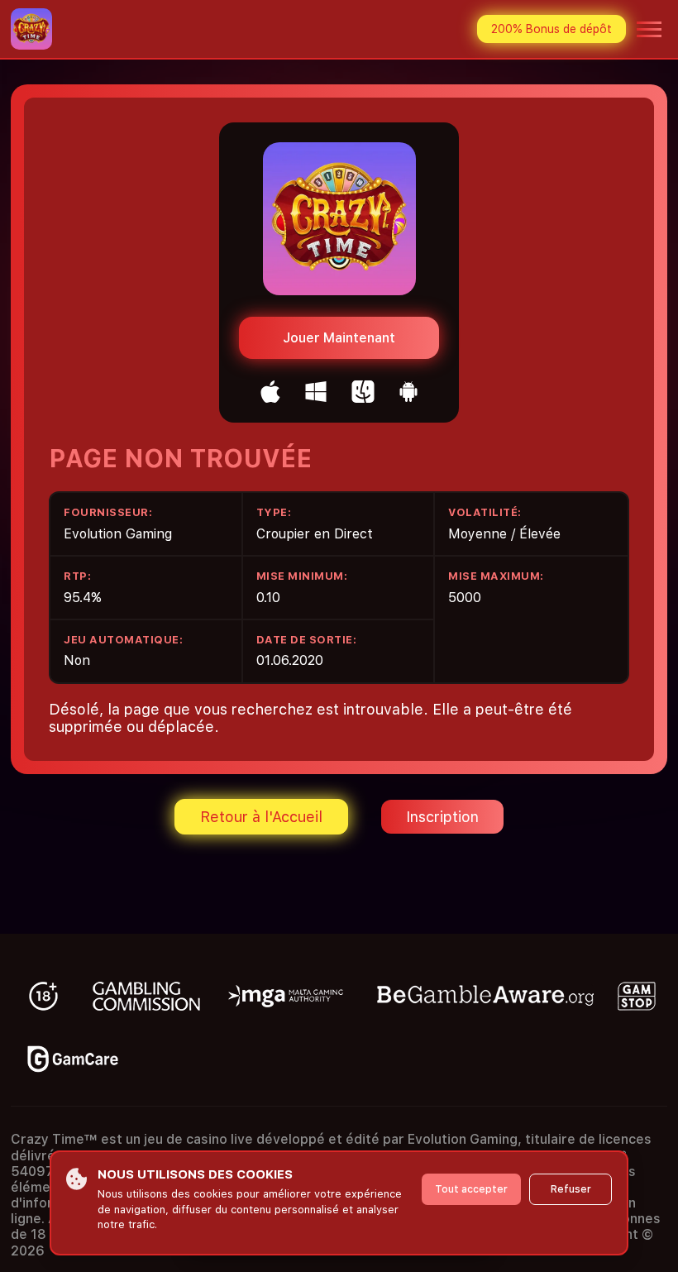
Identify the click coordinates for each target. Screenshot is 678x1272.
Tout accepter (471, 1189)
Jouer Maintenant (339, 338)
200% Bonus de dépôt (551, 29)
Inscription (442, 816)
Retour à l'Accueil (261, 816)
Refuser (571, 1189)
